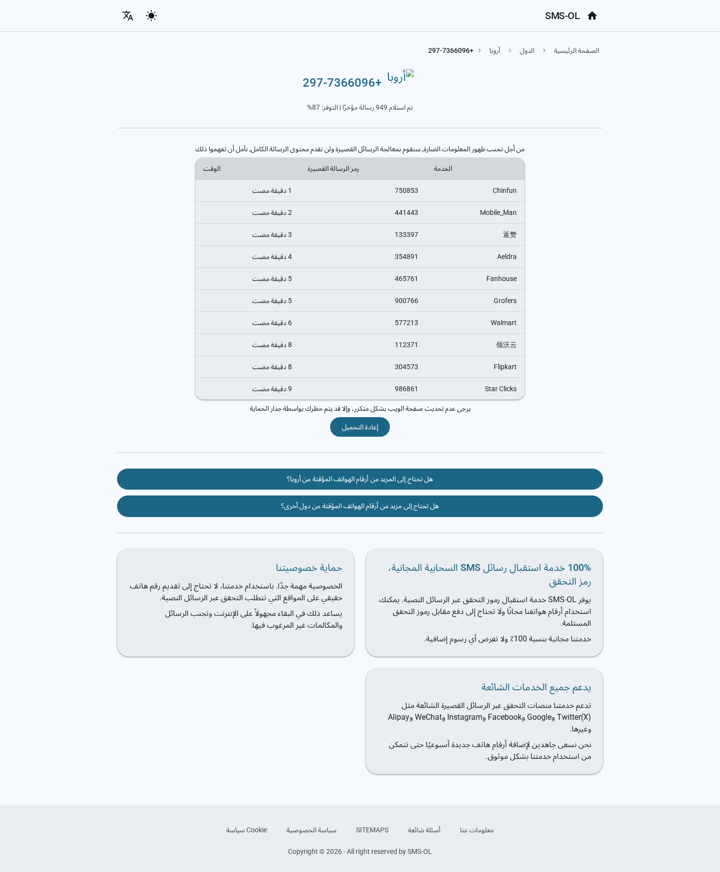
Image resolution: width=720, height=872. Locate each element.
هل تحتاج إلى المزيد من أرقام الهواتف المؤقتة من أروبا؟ (360, 479)
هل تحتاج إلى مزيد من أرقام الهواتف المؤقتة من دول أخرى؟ (360, 506)
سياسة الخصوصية (311, 830)
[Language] (128, 15)
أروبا (494, 50)
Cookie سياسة (246, 830)
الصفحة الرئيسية (576, 50)
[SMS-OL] (592, 15)
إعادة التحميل (360, 427)
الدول (527, 50)
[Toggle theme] (151, 15)
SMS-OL (562, 16)
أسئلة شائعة (424, 830)
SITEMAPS (372, 830)
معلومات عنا (477, 830)
